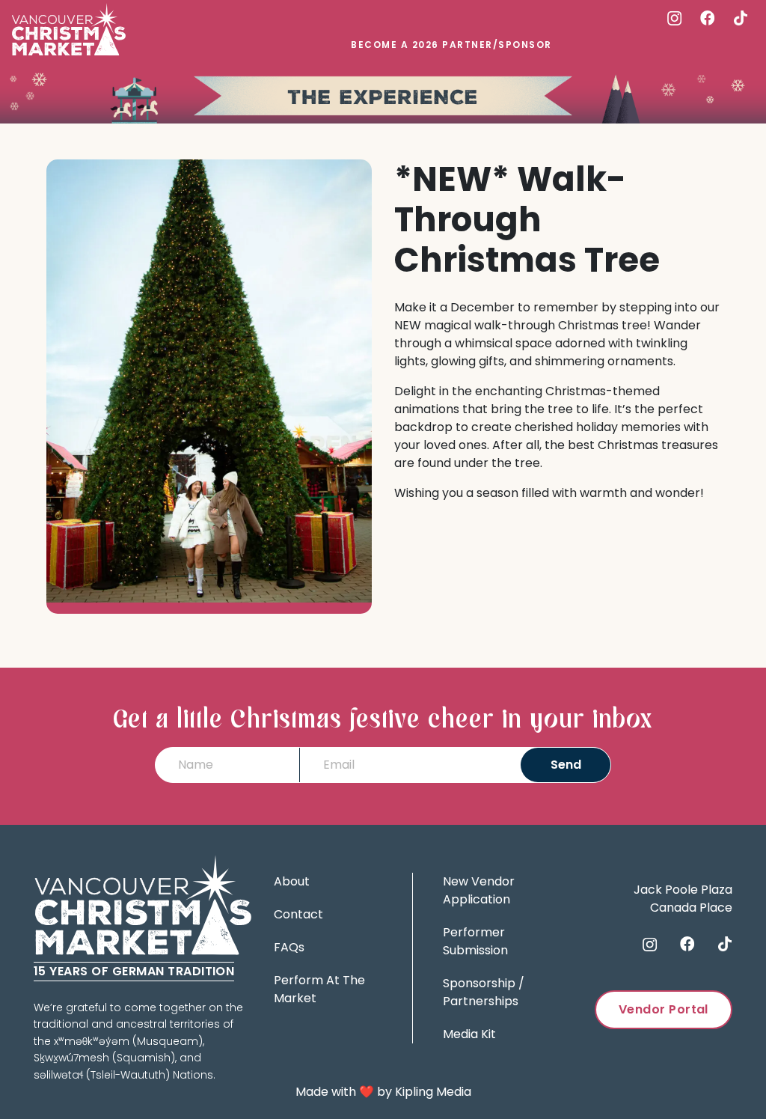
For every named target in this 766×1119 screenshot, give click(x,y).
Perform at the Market (319, 989)
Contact (298, 914)
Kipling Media (433, 1091)
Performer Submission (475, 941)
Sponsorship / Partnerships (483, 992)
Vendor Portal (663, 1009)
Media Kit (469, 1034)
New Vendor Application (479, 890)
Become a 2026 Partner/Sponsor (451, 44)
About (292, 881)
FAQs (289, 947)
